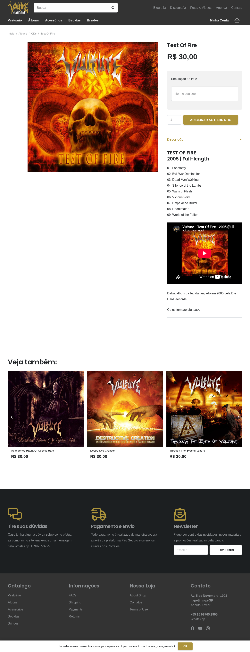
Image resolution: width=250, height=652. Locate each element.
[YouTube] (200, 628)
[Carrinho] (237, 20)
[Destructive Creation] (68, 409)
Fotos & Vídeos (201, 7)
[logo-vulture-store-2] (18, 8)
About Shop (138, 595)
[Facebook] (192, 628)
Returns (74, 616)
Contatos (136, 602)
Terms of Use (139, 609)
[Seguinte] (238, 417)
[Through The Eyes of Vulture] (147, 409)
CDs (34, 33)
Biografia (159, 7)
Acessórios (15, 609)
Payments (76, 609)
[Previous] (11, 417)
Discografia (178, 7)
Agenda (221, 7)
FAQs (73, 595)
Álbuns (23, 33)
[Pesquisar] (113, 7)
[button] (24, 20)
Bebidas (13, 616)
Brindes (13, 623)
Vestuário (14, 595)
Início (11, 33)
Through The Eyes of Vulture (130, 450)
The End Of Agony (202, 450)
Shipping (75, 602)
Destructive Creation (45, 450)
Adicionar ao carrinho (210, 120)
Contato (236, 7)
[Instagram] (208, 628)
